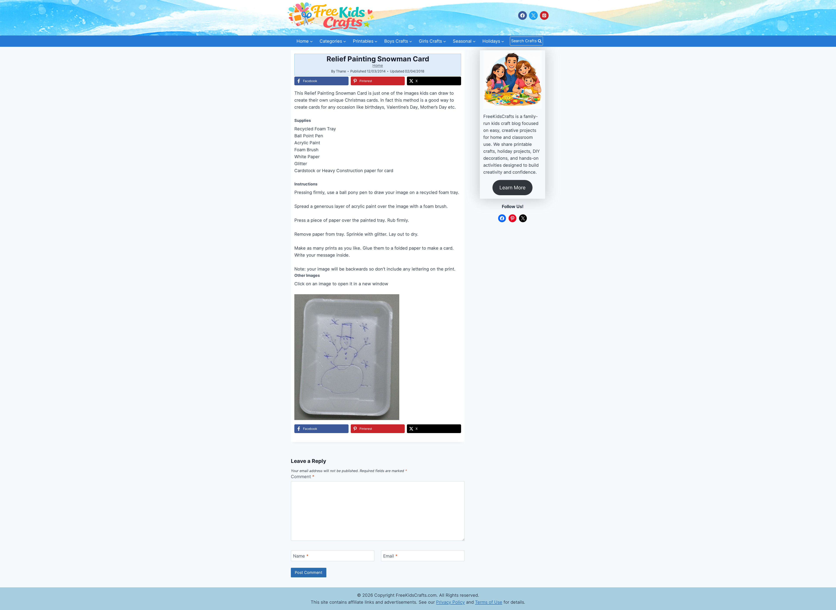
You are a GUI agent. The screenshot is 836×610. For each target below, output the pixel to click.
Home (377, 65)
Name (300, 556)
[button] (455, 300)
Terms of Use (488, 602)
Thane (341, 71)
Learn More (512, 187)
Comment (302, 476)
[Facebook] (522, 15)
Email (390, 556)
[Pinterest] (544, 15)
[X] (533, 15)
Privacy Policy (450, 602)
